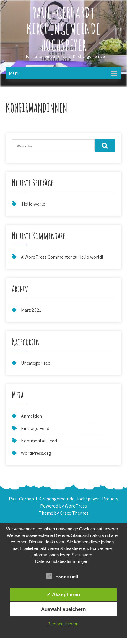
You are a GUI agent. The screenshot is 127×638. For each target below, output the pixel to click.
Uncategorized (36, 363)
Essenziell (66, 576)
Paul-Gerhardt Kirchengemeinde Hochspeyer (63, 28)
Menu (14, 73)
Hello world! (34, 204)
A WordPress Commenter (46, 257)
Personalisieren (62, 623)
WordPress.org (36, 453)
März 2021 (31, 310)
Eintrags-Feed (35, 428)
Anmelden (31, 416)
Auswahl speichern (63, 609)
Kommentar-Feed (39, 441)
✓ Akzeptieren (63, 594)
